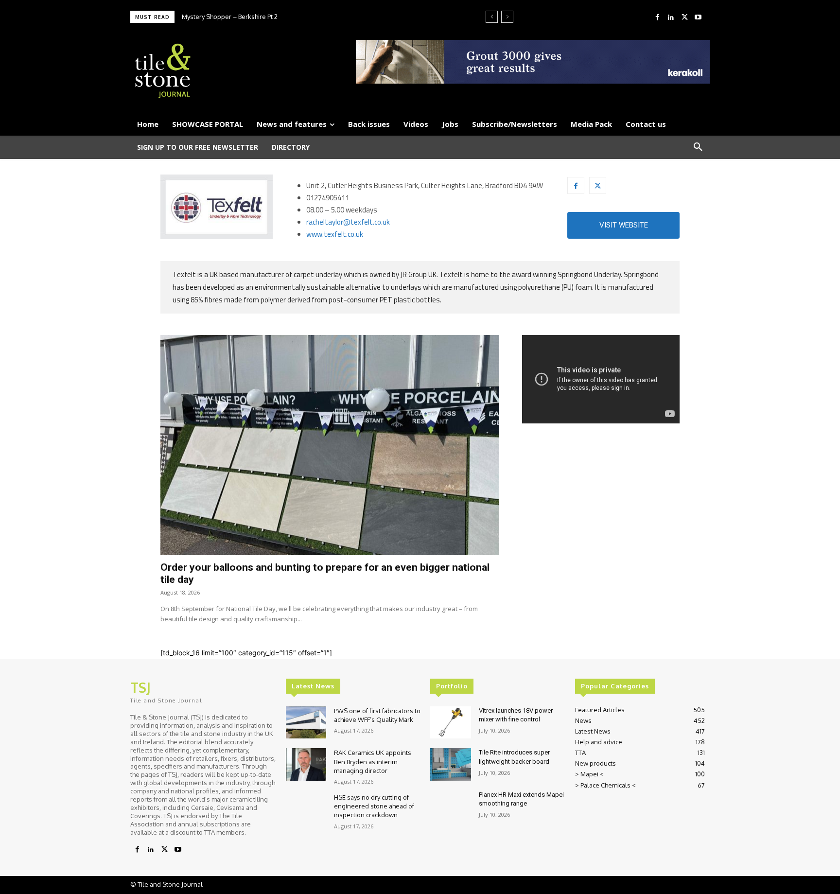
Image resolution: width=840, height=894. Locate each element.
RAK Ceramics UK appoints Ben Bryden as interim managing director (372, 761)
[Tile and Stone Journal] (223, 71)
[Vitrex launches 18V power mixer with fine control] (450, 722)
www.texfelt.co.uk (334, 234)
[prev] (492, 17)
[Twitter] (684, 17)
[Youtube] (698, 17)
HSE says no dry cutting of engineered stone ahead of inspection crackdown (374, 806)
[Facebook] (657, 17)
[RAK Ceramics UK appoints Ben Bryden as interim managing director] (306, 764)
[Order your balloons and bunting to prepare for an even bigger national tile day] (329, 445)
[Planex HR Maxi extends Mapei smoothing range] (450, 806)
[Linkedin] (671, 17)
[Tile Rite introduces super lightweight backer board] (450, 764)
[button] (698, 147)
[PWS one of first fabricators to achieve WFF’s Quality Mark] (306, 722)
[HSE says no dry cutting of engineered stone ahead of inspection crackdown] (306, 809)
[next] (507, 17)
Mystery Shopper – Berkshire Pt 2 (230, 16)
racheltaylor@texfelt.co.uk (348, 222)
